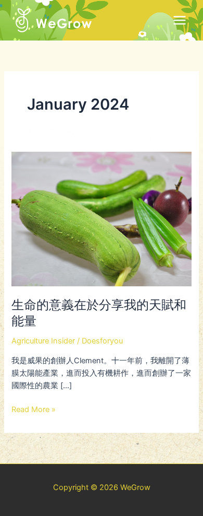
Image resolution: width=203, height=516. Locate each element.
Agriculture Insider (43, 341)
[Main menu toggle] (180, 20)
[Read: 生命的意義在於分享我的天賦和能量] (101, 218)
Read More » (33, 408)
